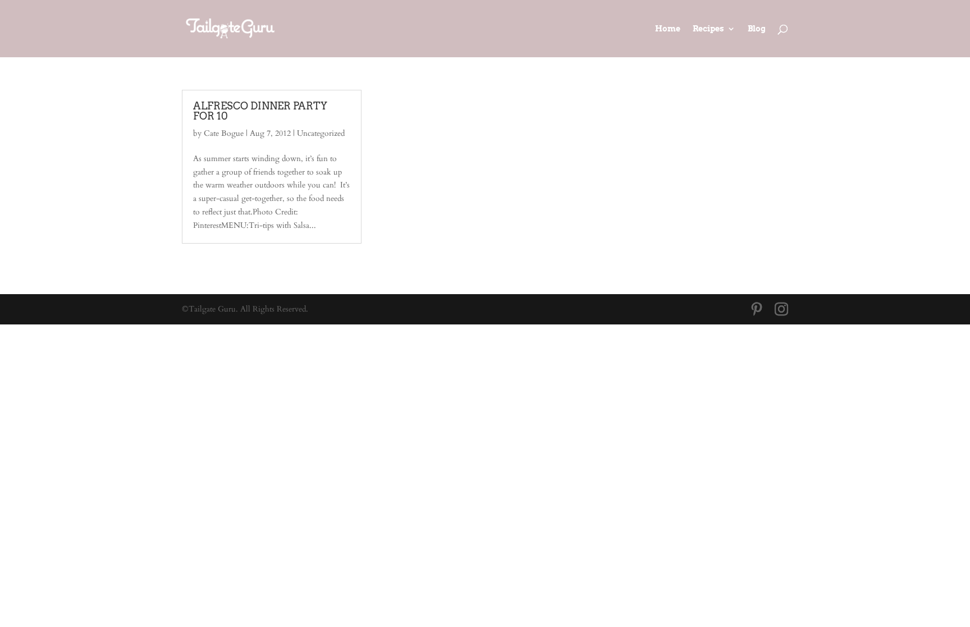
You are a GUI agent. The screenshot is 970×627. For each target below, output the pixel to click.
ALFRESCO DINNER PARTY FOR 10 (260, 111)
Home (667, 29)
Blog (757, 29)
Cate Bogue (224, 133)
